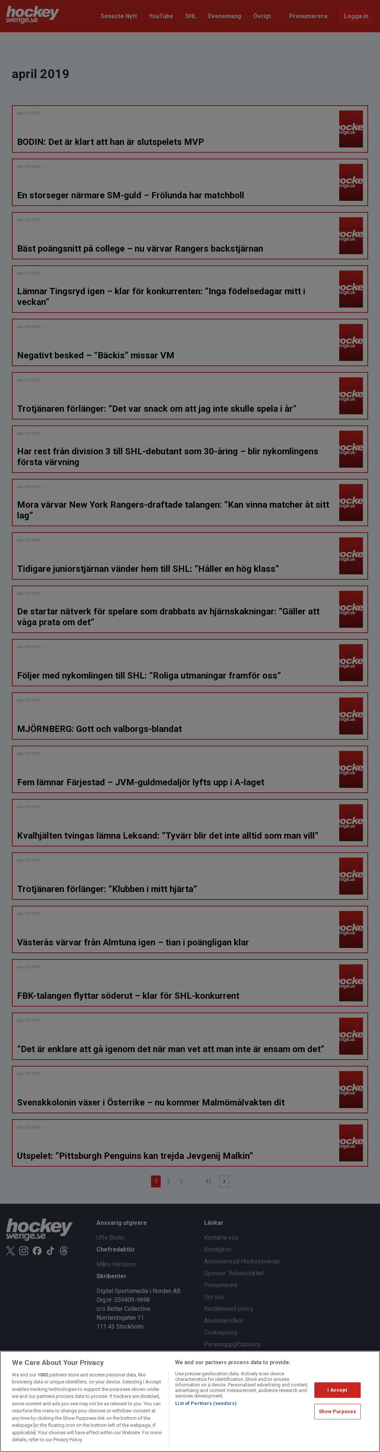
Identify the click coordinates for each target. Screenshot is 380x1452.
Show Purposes (337, 1411)
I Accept (337, 1390)
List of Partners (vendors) (205, 1403)
